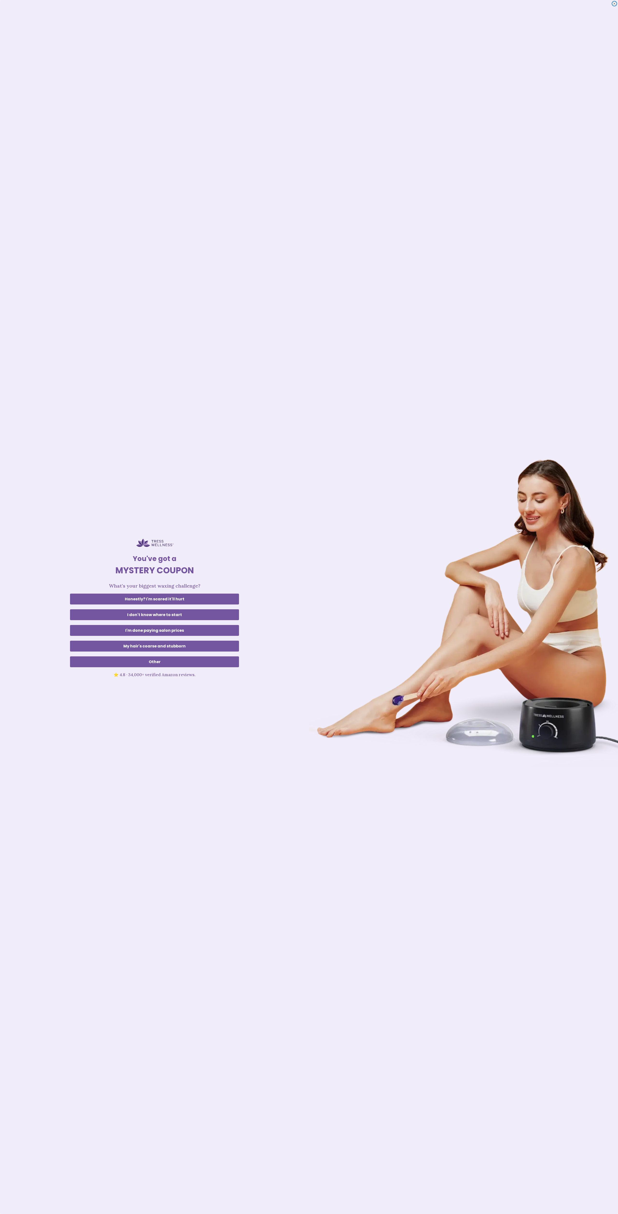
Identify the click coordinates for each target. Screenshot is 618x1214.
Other (155, 662)
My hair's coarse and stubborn (154, 646)
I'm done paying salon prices (154, 630)
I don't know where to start (154, 615)
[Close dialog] (614, 3)
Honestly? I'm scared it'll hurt (154, 599)
